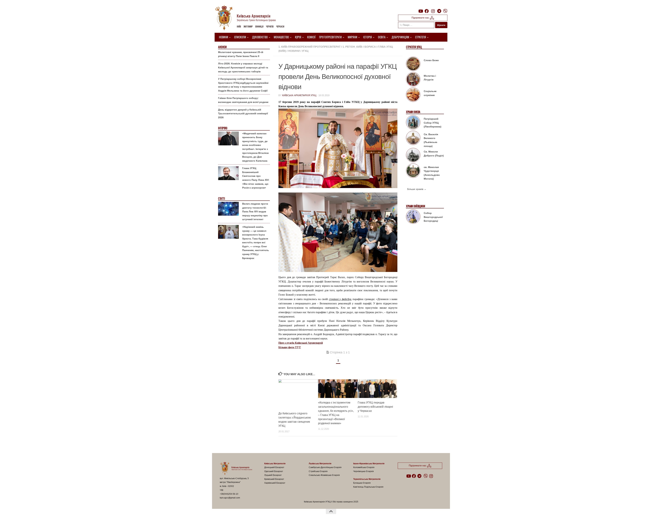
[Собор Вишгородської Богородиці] (413, 217)
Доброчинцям (400, 37)
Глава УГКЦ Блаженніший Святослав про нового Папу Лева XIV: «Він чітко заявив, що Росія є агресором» (255, 178)
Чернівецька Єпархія (363, 471)
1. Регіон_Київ (352, 46)
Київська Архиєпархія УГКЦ (299, 95)
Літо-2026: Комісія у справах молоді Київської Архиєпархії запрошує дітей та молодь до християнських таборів (243, 67)
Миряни (352, 37)
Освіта (381, 37)
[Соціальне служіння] (413, 95)
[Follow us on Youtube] (420, 11)
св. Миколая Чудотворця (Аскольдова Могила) (432, 173)
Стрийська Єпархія (318, 471)
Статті (221, 199)
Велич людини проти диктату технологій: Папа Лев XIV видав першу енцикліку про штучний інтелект (255, 211)
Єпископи (240, 37)
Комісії (311, 37)
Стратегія (420, 37)
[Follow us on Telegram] (439, 11)
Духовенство (260, 37)
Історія (367, 37)
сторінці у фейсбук (340, 299)
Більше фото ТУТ (289, 347)
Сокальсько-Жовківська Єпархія (324, 475)
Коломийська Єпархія (363, 467)
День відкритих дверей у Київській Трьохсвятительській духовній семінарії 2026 (243, 113)
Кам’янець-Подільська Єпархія (368, 487)
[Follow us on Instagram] (433, 11)
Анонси (222, 47)
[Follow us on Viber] (445, 11)
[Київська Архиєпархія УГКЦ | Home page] (248, 18)
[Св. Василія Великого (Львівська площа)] (413, 138)
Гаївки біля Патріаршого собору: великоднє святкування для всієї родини (243, 100)
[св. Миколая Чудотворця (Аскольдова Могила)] (413, 171)
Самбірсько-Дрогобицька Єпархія (325, 467)
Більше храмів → (416, 189)
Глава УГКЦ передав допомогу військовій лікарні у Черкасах (375, 406)
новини (294, 50)
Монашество (281, 37)
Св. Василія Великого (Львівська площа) (431, 140)
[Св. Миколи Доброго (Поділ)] (413, 156)
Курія (298, 37)
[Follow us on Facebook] (427, 11)
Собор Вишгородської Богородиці (433, 217)
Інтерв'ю (222, 128)
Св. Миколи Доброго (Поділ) (434, 153)
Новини (223, 37)
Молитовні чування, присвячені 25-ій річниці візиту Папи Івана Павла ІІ (240, 54)
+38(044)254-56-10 (229, 494)
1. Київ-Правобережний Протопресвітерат (309, 46)
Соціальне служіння (430, 93)
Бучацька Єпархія (362, 483)
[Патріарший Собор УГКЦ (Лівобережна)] (413, 123)
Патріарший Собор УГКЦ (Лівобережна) (432, 122)
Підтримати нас (421, 17)
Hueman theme (260, 517)
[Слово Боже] (413, 64)
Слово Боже (431, 60)
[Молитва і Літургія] (413, 80)
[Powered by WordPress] (233, 517)
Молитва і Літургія (430, 77)
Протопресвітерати (330, 37)
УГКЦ (305, 50)
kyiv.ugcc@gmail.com (230, 498)
